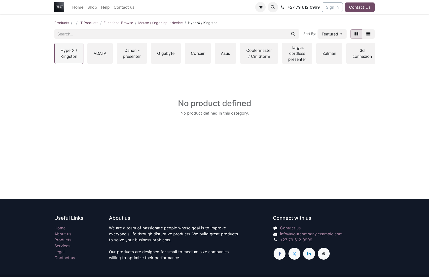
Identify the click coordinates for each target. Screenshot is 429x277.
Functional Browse (118, 23)
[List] (368, 34)
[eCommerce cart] (260, 7)
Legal (59, 251)
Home (60, 227)
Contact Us (359, 7)
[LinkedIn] (309, 254)
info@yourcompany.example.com (311, 233)
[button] (273, 7)
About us (62, 233)
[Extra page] (324, 254)
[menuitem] (77, 7)
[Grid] (356, 34)
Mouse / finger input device (160, 23)
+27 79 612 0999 (296, 239)
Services (62, 245)
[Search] (293, 34)
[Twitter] (294, 254)
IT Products (88, 23)
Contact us (64, 257)
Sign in (332, 7)
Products (61, 23)
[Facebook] (280, 254)
